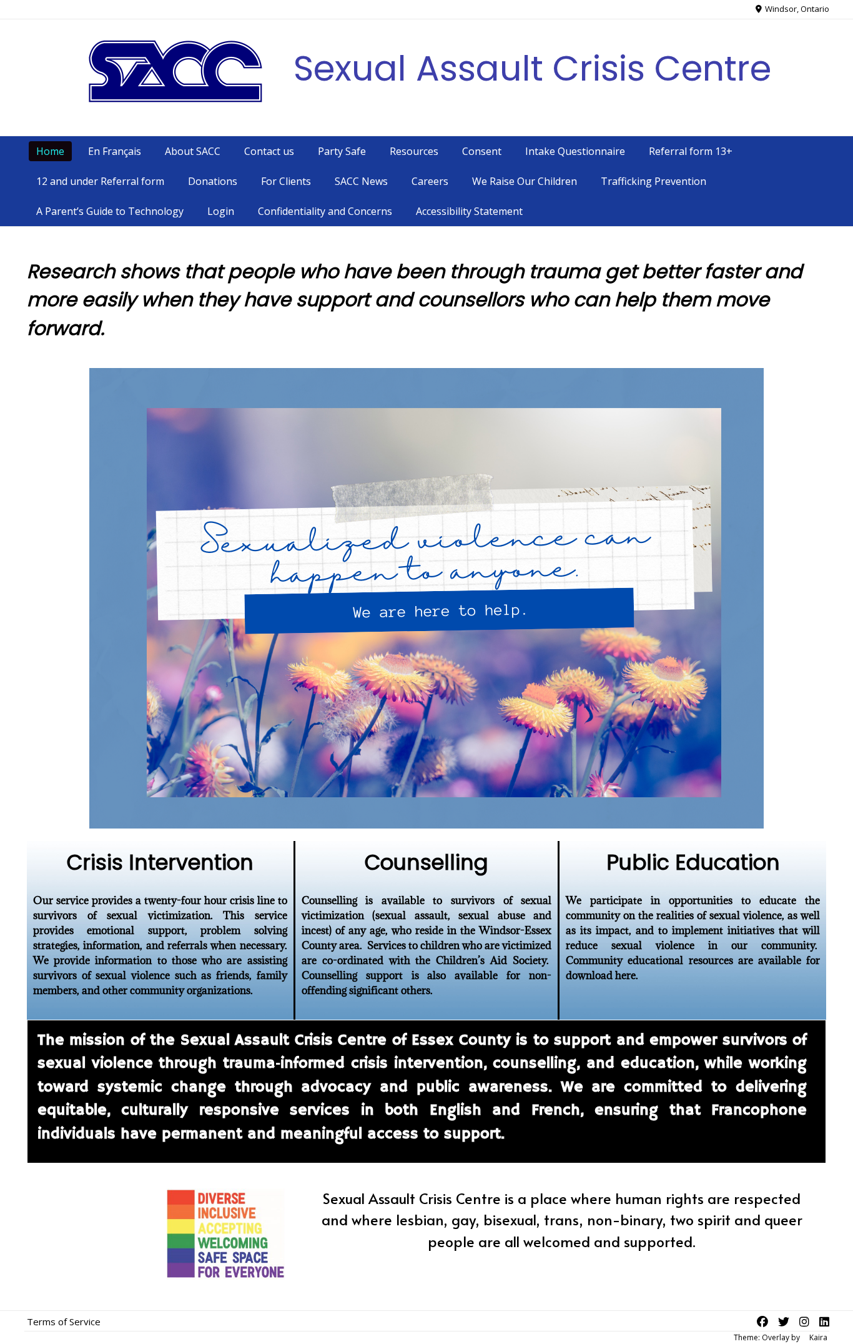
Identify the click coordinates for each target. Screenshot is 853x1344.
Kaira (818, 1337)
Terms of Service (64, 1321)
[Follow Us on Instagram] (804, 1321)
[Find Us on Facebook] (762, 1321)
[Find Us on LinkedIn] (824, 1321)
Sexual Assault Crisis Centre (532, 68)
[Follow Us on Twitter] (783, 1321)
